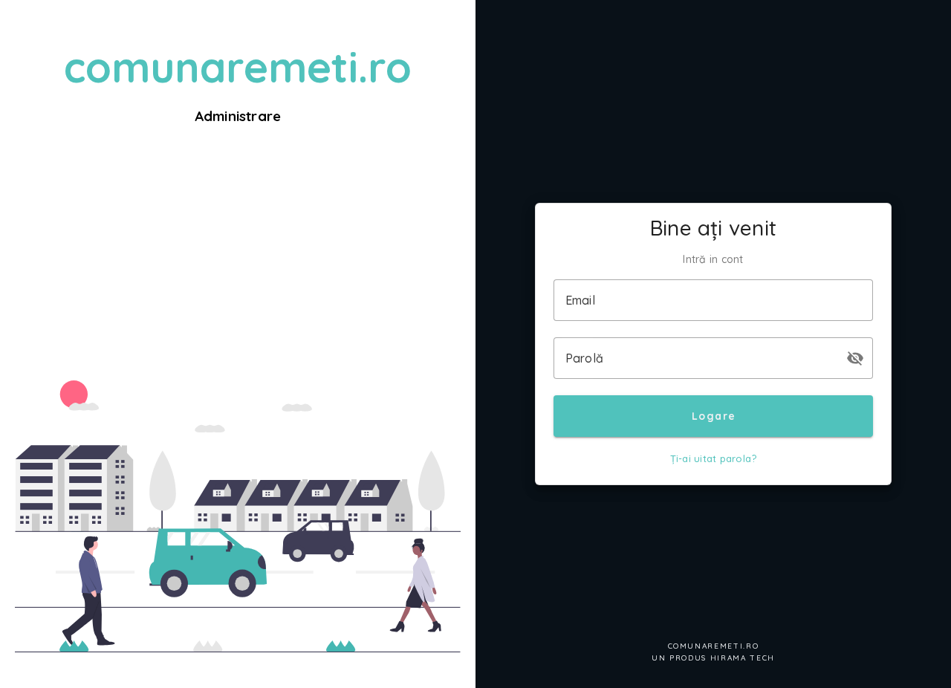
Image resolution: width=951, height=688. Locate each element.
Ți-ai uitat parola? (713, 458)
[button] (855, 358)
